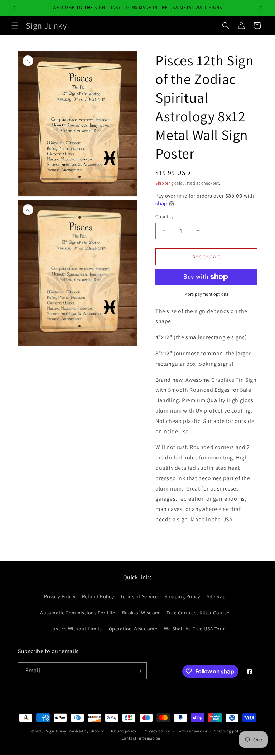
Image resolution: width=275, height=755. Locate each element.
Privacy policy (157, 731)
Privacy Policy (59, 596)
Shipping (164, 183)
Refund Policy (98, 596)
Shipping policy (229, 731)
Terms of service (192, 731)
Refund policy (123, 731)
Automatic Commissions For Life (77, 612)
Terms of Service (139, 596)
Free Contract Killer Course (198, 612)
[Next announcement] (261, 8)
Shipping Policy (182, 596)
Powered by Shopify (85, 731)
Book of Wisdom (141, 612)
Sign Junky (56, 731)
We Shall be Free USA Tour (194, 628)
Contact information (141, 738)
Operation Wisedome (133, 628)
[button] (15, 25)
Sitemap (216, 596)
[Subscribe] (138, 670)
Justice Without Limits (76, 628)
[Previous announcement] (14, 8)
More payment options (206, 294)
